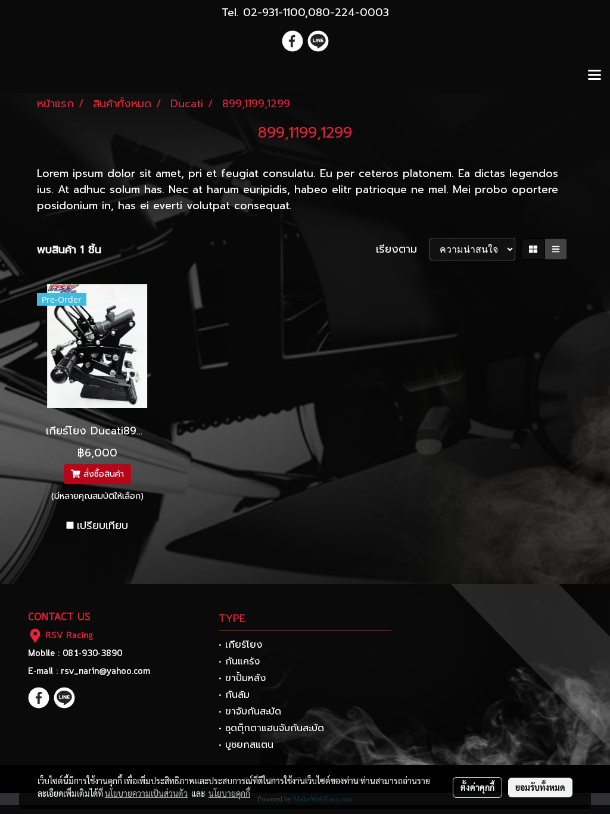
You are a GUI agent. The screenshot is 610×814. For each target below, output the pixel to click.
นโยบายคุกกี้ (229, 793)
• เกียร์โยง (240, 645)
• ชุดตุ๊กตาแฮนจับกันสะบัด (271, 728)
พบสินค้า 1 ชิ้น (69, 250)
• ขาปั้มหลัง (242, 678)
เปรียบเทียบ (102, 526)
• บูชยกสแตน (246, 745)
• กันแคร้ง (239, 661)
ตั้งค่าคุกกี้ (477, 787)
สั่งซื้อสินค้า (102, 474)
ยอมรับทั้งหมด (540, 787)
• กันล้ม (234, 695)
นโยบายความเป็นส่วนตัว (146, 793)
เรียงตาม (403, 249)
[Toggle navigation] (594, 76)
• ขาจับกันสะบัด (250, 711)
